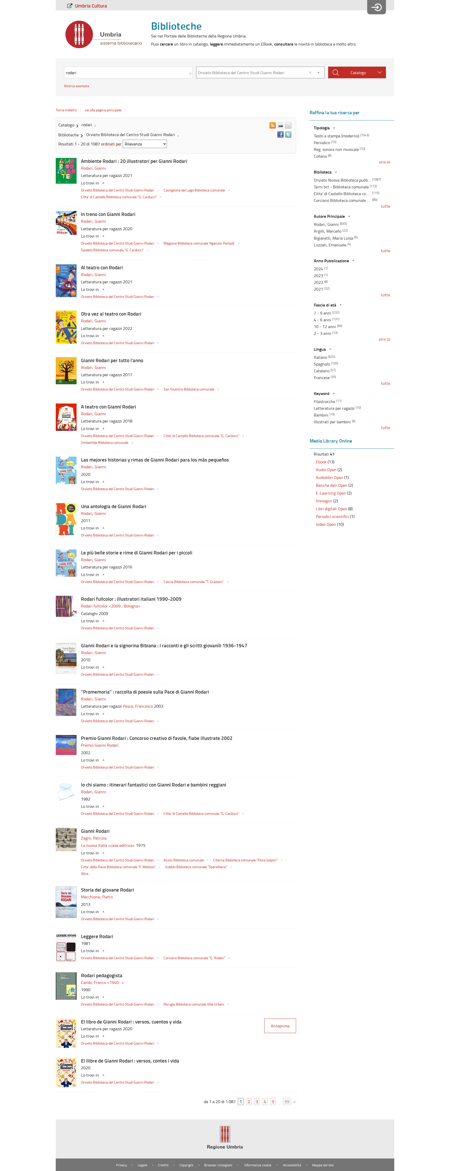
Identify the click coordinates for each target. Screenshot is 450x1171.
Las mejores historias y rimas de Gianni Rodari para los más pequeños (155, 459)
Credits (163, 1165)
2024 (318, 269)
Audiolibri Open (329, 477)
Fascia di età (325, 305)
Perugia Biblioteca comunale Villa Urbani (194, 1004)
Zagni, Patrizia (94, 838)
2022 (318, 282)
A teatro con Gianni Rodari (108, 406)
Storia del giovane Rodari (107, 889)
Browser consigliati (218, 1165)
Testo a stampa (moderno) (336, 136)
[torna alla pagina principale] (103, 34)
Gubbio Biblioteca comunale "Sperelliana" (196, 866)
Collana (320, 156)
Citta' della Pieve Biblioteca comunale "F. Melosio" (119, 866)
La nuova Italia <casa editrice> (108, 845)
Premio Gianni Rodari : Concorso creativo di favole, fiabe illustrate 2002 (157, 737)
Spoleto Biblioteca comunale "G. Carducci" (113, 249)
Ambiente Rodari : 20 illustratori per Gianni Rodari (134, 160)
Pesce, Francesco (138, 706)
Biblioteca (323, 172)
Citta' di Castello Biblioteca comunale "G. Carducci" (119, 196)
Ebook (321, 462)
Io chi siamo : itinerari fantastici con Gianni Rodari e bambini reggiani (153, 784)
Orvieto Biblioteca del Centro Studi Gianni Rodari (118, 190)
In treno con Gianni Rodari (108, 213)
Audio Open (326, 469)
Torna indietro (66, 109)
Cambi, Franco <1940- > (102, 982)
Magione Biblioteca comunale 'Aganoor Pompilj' (200, 243)
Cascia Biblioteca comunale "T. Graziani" (194, 581)
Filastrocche (324, 401)
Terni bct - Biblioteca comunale (341, 187)
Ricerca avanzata (76, 86)
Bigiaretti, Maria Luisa (333, 238)
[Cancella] (310, 72)
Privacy (121, 1165)
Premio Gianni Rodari (99, 745)
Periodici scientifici (332, 516)
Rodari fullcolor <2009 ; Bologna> (110, 606)
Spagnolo (322, 364)
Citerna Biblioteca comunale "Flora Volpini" (245, 859)
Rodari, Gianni (93, 168)
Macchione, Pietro (97, 897)
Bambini (321, 415)
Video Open (326, 524)
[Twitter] (288, 134)
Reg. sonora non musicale (336, 149)
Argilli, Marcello (327, 231)
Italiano (320, 357)
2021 (318, 289)
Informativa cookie (257, 1165)
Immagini (324, 501)
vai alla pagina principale (103, 109)
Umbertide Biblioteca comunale (105, 442)
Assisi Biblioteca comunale (184, 859)
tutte (385, 206)
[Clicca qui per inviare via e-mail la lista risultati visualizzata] (288, 125)
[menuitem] (88, 5)
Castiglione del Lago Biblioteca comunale (195, 190)
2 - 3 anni (322, 333)
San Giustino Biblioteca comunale (189, 389)
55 (287, 1101)
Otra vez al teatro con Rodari (111, 313)
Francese (322, 377)
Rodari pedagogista (101, 975)
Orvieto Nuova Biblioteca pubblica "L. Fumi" (342, 180)
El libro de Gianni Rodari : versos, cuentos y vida (131, 1021)
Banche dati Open (331, 485)
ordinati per (111, 144)
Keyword (321, 393)
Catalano (321, 371)
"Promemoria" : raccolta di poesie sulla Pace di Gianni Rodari (145, 691)
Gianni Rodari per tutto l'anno (112, 360)
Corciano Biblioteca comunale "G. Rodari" (195, 957)
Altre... (86, 873)
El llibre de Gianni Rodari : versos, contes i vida (130, 1060)
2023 (318, 275)
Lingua (320, 349)
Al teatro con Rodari (102, 267)
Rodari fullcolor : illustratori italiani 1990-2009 (131, 598)
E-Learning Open (331, 493)
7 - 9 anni (322, 313)
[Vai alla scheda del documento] (66, 171)
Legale (142, 1165)
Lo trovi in (90, 183)
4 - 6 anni (322, 320)
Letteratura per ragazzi (334, 408)
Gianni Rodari (95, 830)
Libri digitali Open (331, 508)
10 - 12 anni (325, 326)
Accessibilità (292, 1165)
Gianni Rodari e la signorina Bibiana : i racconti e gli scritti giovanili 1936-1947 (164, 645)
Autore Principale (329, 216)
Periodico (322, 142)
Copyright (186, 1165)
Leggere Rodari (97, 936)
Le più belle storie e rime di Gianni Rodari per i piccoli (136, 552)
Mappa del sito (323, 1165)
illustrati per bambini (332, 422)
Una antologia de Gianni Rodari (113, 506)
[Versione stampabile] (280, 125)
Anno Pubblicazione (331, 261)
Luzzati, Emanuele (330, 245)
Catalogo (358, 72)
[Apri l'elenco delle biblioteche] (318, 72)
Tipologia (322, 128)
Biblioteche (176, 25)
